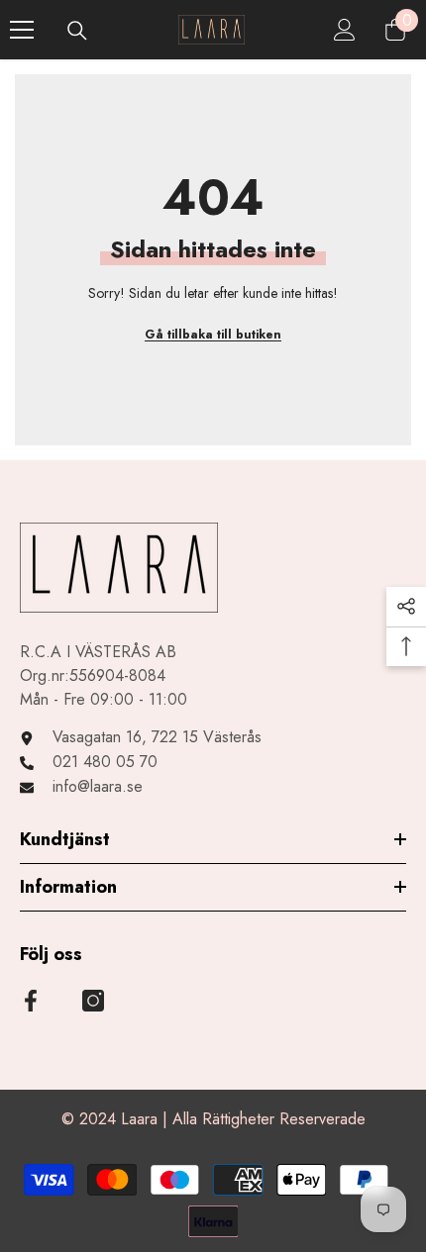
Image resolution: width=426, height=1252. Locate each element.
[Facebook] (30, 1000)
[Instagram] (93, 1000)
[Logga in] (345, 30)
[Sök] (77, 31)
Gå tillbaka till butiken (213, 334)
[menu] (22, 30)
